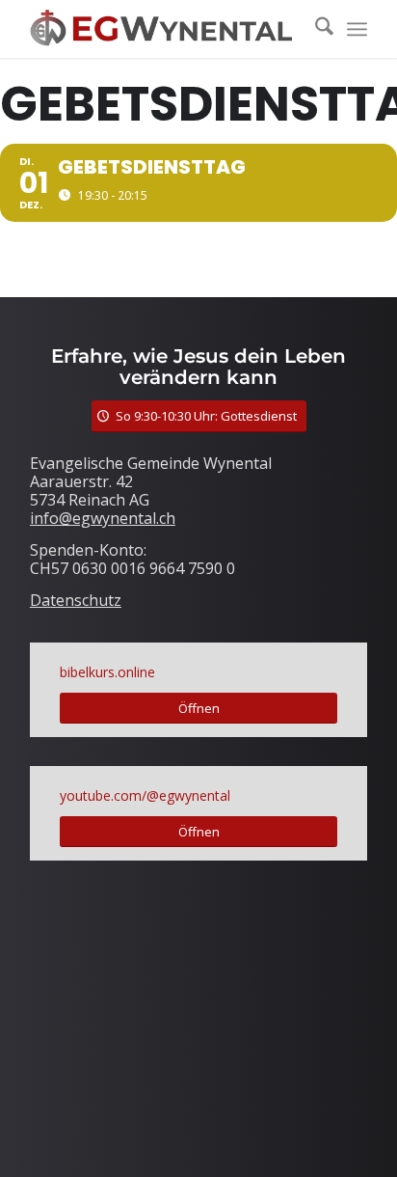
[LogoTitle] (165, 29)
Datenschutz (75, 600)
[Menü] (357, 29)
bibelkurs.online (107, 672)
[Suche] (314, 29)
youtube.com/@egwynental (145, 795)
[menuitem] (314, 29)
